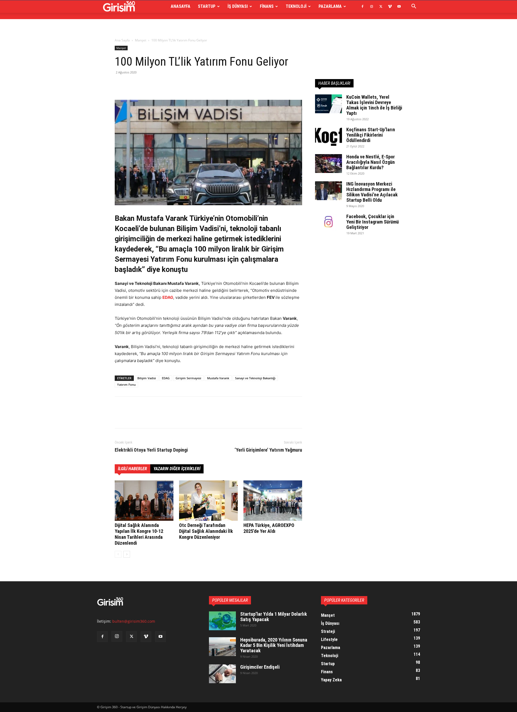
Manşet (140, 40)
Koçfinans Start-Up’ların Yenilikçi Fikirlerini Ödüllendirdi (370, 135)
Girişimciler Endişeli (260, 667)
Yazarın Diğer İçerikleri (176, 468)
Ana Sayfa (122, 40)
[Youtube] (399, 6)
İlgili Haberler (132, 468)
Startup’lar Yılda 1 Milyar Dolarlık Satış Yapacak (273, 616)
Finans (267, 6)
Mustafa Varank (218, 378)
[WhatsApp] (157, 84)
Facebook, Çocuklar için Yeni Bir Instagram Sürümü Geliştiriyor (372, 222)
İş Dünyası (238, 6)
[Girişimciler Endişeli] (222, 673)
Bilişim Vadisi (146, 378)
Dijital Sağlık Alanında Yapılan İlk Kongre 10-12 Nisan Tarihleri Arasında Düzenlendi (139, 534)
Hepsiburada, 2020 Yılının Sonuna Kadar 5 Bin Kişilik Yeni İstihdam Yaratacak (273, 645)
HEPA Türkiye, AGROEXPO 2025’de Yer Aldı (268, 528)
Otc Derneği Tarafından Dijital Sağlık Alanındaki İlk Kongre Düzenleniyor (206, 531)
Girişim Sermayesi (188, 378)
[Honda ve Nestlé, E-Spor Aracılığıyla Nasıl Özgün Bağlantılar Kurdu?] (328, 163)
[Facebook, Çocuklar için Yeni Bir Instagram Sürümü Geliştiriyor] (328, 223)
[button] (413, 6)
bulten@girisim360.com (133, 621)
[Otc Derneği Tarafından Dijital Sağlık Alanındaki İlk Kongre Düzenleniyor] (208, 500)
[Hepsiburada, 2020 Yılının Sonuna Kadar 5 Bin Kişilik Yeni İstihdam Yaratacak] (222, 646)
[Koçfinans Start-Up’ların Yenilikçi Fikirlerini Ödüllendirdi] (328, 136)
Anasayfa (180, 6)
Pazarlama (330, 6)
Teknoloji (296, 6)
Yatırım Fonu (126, 384)
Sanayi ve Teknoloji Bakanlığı (255, 378)
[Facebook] (362, 6)
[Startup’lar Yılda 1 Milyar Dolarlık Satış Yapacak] (222, 620)
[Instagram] (372, 6)
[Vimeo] (390, 6)
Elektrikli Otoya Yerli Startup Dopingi (151, 450)
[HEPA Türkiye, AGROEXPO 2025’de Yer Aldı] (272, 500)
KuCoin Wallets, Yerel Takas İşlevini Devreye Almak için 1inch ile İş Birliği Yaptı (374, 105)
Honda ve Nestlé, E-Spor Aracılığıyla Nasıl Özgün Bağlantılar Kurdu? (370, 162)
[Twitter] (381, 6)
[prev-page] (118, 554)
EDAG (167, 297)
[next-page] (126, 554)
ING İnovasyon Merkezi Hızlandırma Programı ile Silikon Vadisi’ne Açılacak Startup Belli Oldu (372, 192)
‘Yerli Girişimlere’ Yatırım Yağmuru (268, 450)
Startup (206, 6)
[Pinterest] (144, 84)
